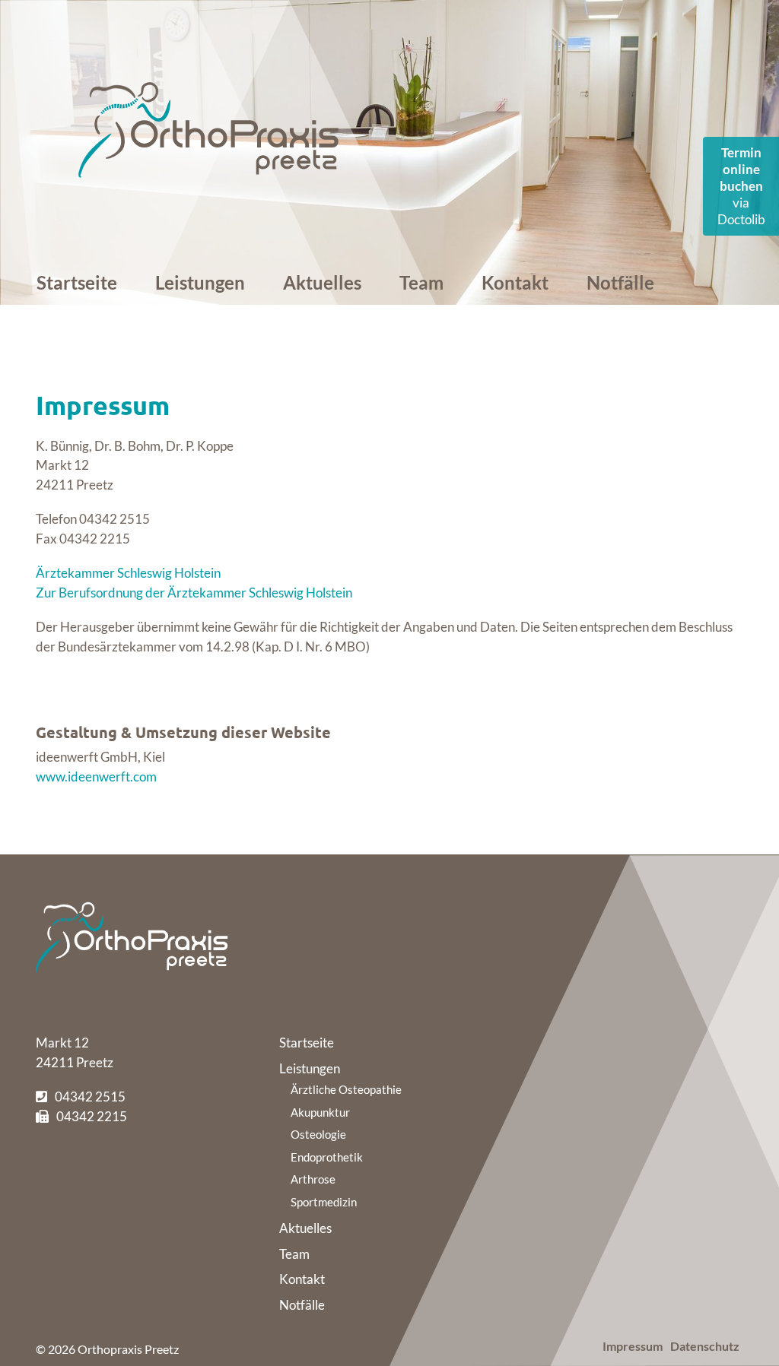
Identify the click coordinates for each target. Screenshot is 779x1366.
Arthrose (313, 1179)
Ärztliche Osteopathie (346, 1089)
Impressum (633, 1346)
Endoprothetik (327, 1157)
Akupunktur (320, 1112)
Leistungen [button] (200, 282)
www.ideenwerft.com (96, 776)
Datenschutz (704, 1346)
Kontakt (515, 282)
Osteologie (318, 1134)
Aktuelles (322, 282)
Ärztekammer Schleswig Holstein (128, 573)
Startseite (77, 282)
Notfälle (620, 282)
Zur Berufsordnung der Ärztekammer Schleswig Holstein (194, 593)
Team (421, 282)
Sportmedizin (324, 1202)
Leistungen (309, 1068)
